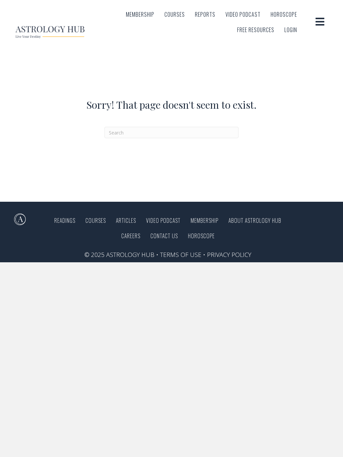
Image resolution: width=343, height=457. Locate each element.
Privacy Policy (229, 255)
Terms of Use (180, 255)
